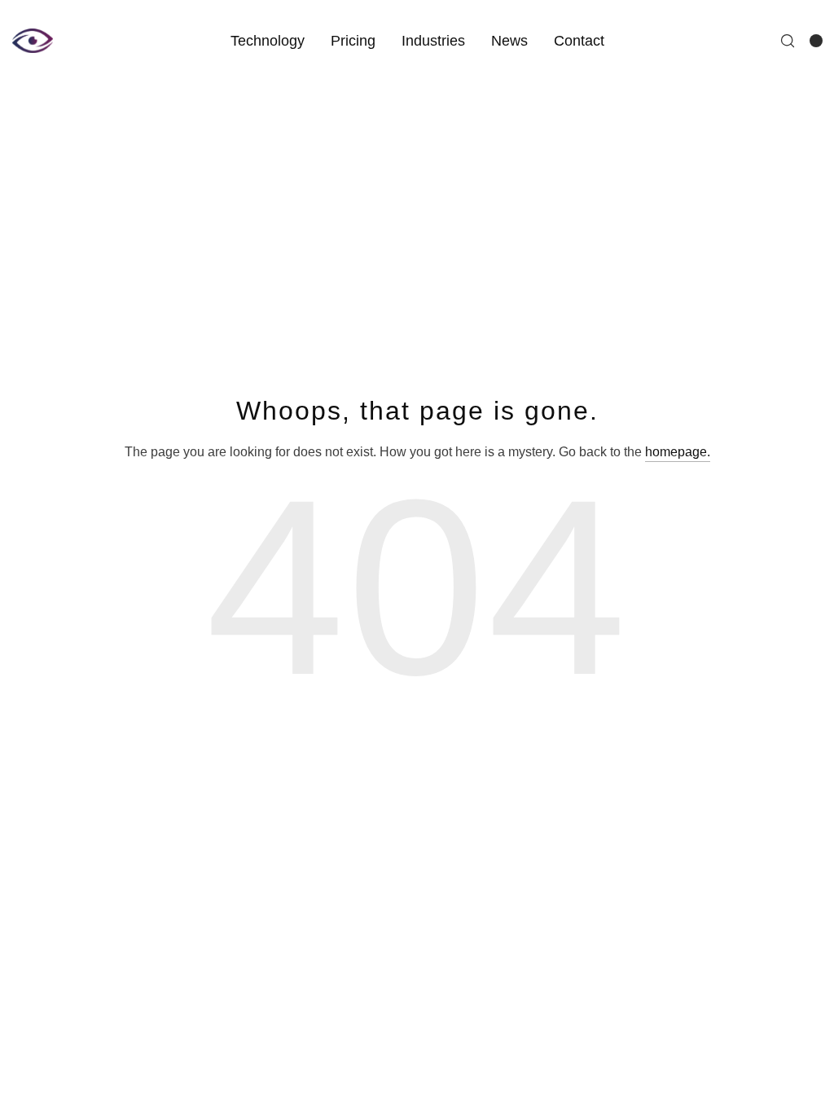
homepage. (677, 452)
